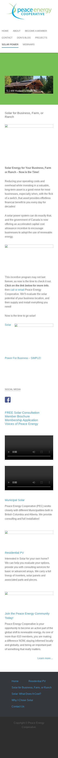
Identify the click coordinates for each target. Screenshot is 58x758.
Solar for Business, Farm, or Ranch (32, 687)
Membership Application (21, 420)
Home (15, 681)
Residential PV (37, 681)
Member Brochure (17, 416)
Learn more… (45, 658)
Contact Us (18, 706)
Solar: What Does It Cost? (26, 693)
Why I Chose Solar (22, 700)
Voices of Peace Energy (21, 423)
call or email (17, 289)
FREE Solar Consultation (22, 412)
